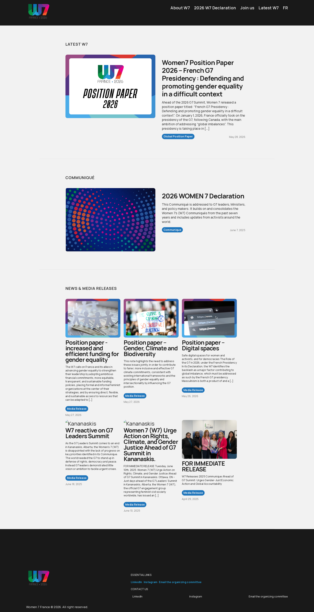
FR (285, 8)
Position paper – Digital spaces (203, 345)
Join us (247, 8)
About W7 (180, 8)
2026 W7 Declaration (215, 8)
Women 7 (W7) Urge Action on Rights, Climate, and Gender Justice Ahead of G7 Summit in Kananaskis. (151, 444)
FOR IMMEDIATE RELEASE (203, 466)
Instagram (150, 582)
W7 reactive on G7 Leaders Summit (89, 433)
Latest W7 (269, 8)
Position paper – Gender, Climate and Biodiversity (151, 348)
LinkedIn (136, 582)
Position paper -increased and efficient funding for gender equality (92, 351)
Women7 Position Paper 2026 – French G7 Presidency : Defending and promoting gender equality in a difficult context (203, 78)
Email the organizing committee (180, 582)
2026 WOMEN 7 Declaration (203, 195)
